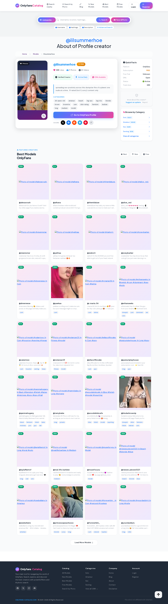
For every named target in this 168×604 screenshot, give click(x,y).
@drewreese (24, 303)
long (123, 369)
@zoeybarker (127, 253)
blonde (131, 479)
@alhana (57, 202)
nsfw (129, 532)
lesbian (131, 425)
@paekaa (57, 303)
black (22, 422)
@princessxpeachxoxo (63, 523)
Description (88, 27)
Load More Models (83, 542)
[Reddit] (74, 122)
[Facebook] (68, 122)
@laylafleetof (25, 470)
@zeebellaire (25, 523)
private (62, 422)
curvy (63, 532)
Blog (81, 7)
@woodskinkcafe (95, 413)
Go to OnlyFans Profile (85, 115)
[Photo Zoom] (43, 116)
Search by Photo (67, 5)
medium (57, 479)
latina (96, 312)
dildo (132, 422)
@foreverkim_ (93, 523)
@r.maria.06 (93, 303)
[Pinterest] (85, 122)
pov (30, 425)
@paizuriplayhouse (130, 360)
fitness (56, 369)
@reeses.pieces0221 (130, 470)
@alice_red (126, 202)
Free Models (120, 5)
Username (61, 27)
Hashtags (74, 27)
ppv (95, 369)
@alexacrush (25, 202)
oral (27, 479)
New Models (91, 5)
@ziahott (91, 253)
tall (40, 425)
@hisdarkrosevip (128, 413)
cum (21, 312)
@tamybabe (58, 413)
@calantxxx (24, 360)
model (63, 369)
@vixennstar (24, 253)
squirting (110, 422)
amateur (23, 532)
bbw (89, 422)
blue (138, 479)
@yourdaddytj (127, 523)
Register (146, 7)
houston (28, 369)
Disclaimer (113, 589)
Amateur (129, 122)
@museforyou (93, 470)
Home (111, 573)
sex (147, 312)
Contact (112, 585)
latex (43, 422)
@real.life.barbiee (61, 470)
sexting (36, 369)
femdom (29, 422)
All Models (66, 573)
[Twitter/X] (63, 122)
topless (104, 532)
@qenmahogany (26, 413)
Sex (126, 127)
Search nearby (50, 5)
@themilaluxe (93, 202)
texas (44, 369)
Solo (127, 117)
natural (96, 532)
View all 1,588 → (91, 589)
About (111, 581)
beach (124, 479)
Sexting (128, 131)
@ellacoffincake (94, 360)
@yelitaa (57, 253)
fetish (37, 422)
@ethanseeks (127, 303)
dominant (139, 312)
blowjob (125, 312)
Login (133, 7)
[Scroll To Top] (158, 594)
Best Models (105, 5)
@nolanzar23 (59, 360)
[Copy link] (91, 122)
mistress (23, 425)
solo (123, 316)
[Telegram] (80, 122)
